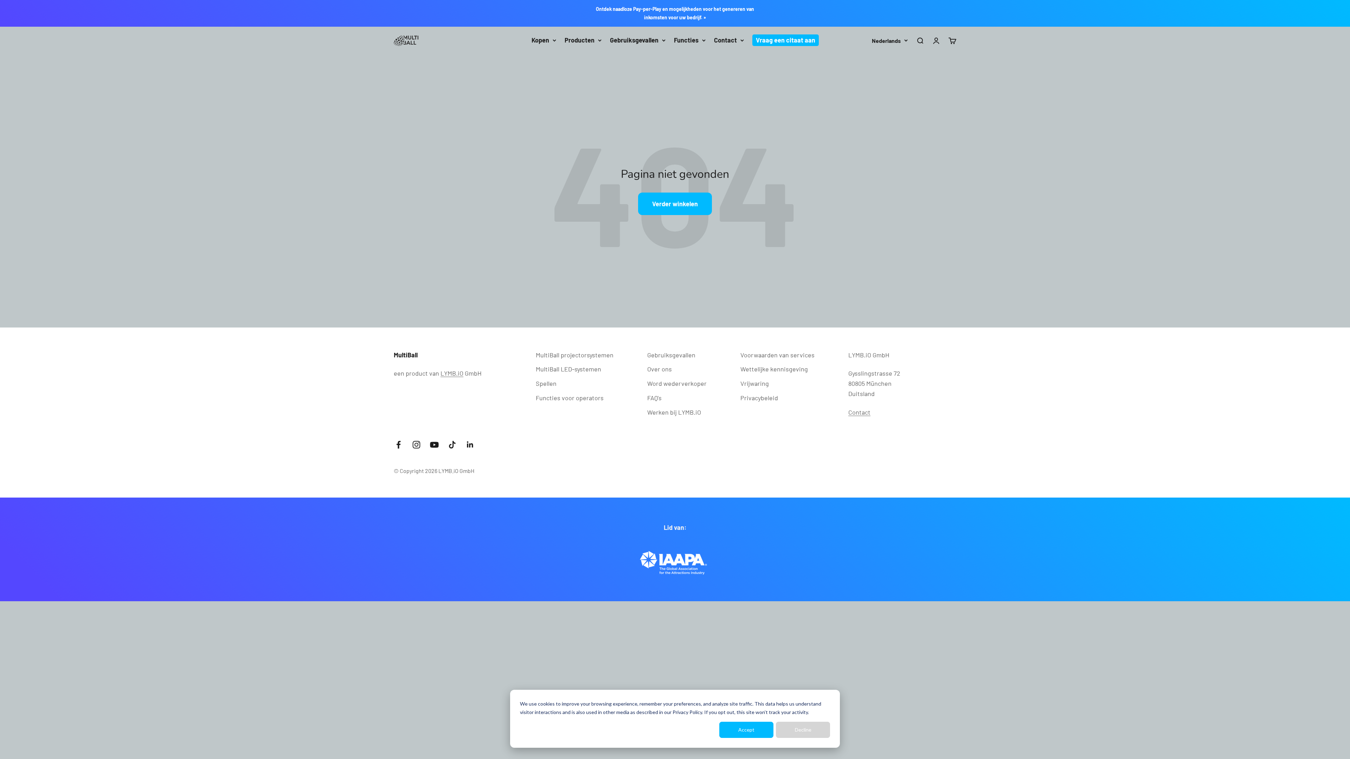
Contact (725, 40)
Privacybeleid (759, 398)
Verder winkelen (675, 204)
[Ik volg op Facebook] (398, 444)
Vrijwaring (754, 383)
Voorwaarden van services (777, 355)
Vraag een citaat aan (785, 40)
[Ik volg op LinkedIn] (470, 444)
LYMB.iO (452, 373)
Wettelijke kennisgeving (774, 369)
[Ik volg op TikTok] (452, 444)
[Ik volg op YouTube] (434, 444)
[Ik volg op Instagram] (416, 444)
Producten (579, 40)
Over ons (659, 369)
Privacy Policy (687, 712)
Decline (803, 730)
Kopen (540, 40)
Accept (746, 730)
